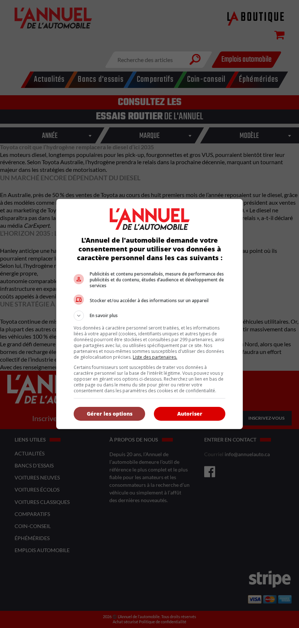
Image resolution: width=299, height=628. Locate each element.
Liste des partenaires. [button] (155, 357)
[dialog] (149, 314)
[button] (149, 316)
